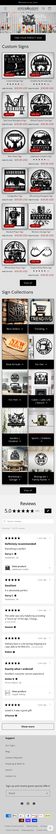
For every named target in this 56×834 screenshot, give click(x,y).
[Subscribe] (47, 793)
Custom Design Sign (15, 81)
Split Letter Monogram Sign (15, 120)
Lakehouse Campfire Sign (41, 156)
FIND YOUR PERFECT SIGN (28, 37)
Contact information (45, 830)
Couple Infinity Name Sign (41, 268)
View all (28, 282)
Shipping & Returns (15, 763)
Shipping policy (28, 830)
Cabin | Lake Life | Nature (41, 401)
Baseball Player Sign (14, 232)
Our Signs (10, 745)
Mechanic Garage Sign (41, 232)
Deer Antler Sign (15, 156)
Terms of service (12, 830)
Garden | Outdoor (14, 440)
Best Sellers (13, 328)
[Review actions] (50, 538)
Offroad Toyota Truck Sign (41, 120)
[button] (5, 9)
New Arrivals (13, 364)
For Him (13, 399)
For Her (39, 364)
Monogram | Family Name (40, 478)
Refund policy (32, 826)
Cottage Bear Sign (14, 196)
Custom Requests (14, 757)
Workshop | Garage (15, 478)
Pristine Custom (17, 826)
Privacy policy (46, 826)
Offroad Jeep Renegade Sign (41, 196)
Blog (7, 751)
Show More (10, 622)
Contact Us (10, 776)
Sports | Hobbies (41, 438)
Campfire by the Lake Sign (41, 81)
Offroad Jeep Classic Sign (14, 268)
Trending (40, 328)
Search (8, 770)
